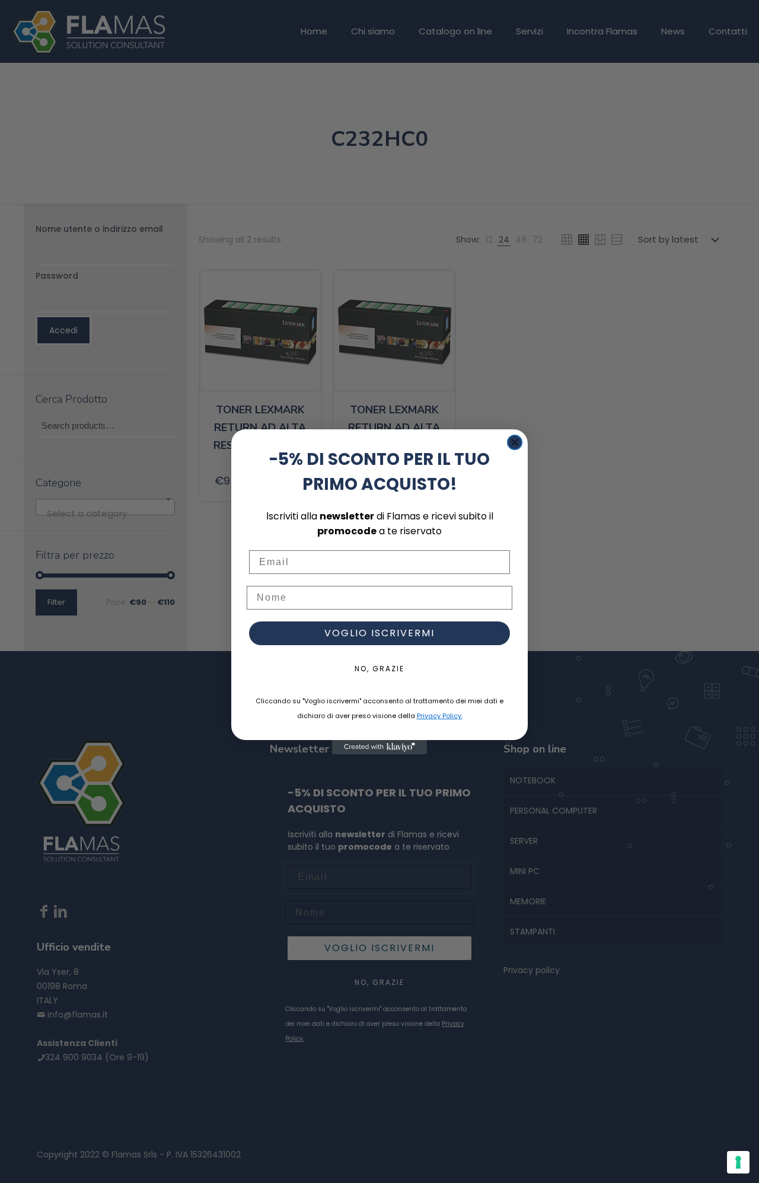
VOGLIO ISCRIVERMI (379, 633)
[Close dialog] (515, 442)
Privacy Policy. (440, 715)
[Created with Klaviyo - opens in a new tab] (379, 747)
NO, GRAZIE (379, 669)
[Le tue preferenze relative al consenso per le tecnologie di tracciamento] (738, 1162)
